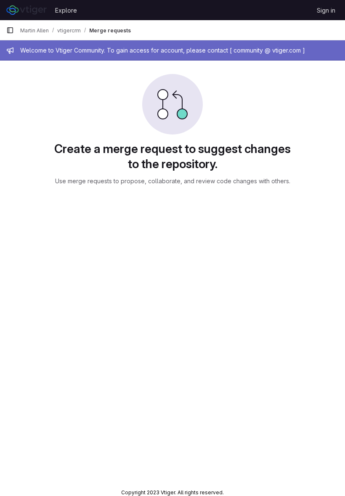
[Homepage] (26, 10)
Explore (66, 10)
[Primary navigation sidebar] (10, 30)
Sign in (326, 10)
